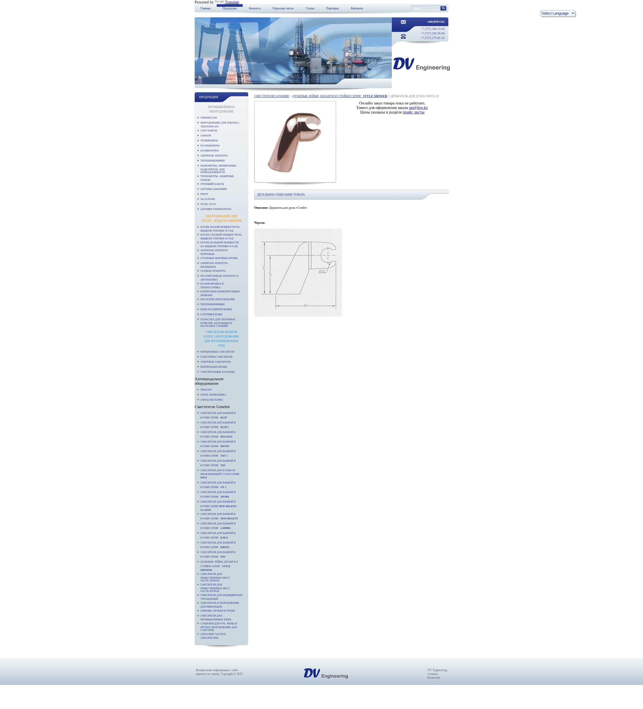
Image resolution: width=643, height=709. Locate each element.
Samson (205, 135)
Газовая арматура (213, 270)
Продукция (230, 8)
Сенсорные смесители (216, 356)
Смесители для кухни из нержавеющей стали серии (220, 474)
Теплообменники (212, 160)
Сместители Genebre (271, 96)
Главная (205, 8)
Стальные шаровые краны (219, 258)
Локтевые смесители (215, 361)
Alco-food (207, 199)
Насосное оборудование (217, 299)
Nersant (206, 389)
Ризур (204, 194)
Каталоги (254, 8)
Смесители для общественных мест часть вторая (215, 587)
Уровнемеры (209, 140)
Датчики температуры (215, 209)
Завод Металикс (212, 399)
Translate (232, 2)
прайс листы (413, 112)
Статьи (310, 8)
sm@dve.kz (418, 107)
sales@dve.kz (436, 21)
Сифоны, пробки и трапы (217, 610)
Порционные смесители (217, 351)
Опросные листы (283, 8)
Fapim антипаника (213, 394)
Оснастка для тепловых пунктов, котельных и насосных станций (217, 322)
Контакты (357, 8)
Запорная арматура (214, 155)
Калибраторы (209, 150)
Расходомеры (210, 145)
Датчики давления (213, 189)
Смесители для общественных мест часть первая (215, 577)
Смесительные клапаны (217, 371)
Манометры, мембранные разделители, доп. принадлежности (218, 169)
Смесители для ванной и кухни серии (218, 505)
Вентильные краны (213, 366)
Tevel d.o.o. (208, 204)
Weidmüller (208, 117)
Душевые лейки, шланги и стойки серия (219, 565)
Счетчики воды (211, 314)
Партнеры (332, 8)
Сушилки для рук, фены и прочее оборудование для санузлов (218, 626)
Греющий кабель (212, 184)
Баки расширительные (216, 309)
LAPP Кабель (208, 130)
